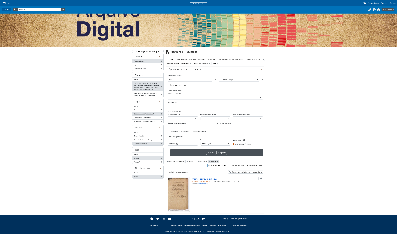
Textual (148, 158)
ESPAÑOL (234, 219)
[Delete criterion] (262, 80)
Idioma (138, 56)
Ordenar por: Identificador (217, 165)
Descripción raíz (172, 102)
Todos (136, 79)
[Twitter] (158, 219)
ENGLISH (226, 219)
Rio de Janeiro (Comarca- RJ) (148, 118)
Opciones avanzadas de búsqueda (185, 69)
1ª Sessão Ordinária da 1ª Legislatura (148, 140)
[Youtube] (168, 219)
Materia (138, 127)
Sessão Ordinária (148, 136)
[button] (365, 3)
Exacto (249, 144)
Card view (203, 162)
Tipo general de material (224, 123)
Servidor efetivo (176, 225)
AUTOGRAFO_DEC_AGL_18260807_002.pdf (204, 179)
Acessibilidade (373, 3)
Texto (148, 177)
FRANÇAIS (243, 219)
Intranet (155, 225)
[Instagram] (163, 219)
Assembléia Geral (202, 184)
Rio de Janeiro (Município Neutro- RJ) (148, 121)
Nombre (139, 75)
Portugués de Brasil (148, 69)
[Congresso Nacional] (198, 219)
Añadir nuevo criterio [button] (177, 85)
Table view (214, 162)
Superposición (239, 144)
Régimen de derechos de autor (177, 123)
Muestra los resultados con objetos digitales (246, 172)
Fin (201, 140)
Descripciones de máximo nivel (179, 131)
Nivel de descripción (174, 115)
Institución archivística (175, 94)
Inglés (148, 65)
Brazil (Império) (148, 110)
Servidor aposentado (208, 225)
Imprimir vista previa (176, 162)
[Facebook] (152, 219)
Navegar (6, 9)
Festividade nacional (148, 144)
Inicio (169, 140)
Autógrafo (148, 162)
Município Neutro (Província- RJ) (148, 114)
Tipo (137, 149)
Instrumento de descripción (241, 115)
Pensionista (222, 225)
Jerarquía (191, 162)
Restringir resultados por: (148, 51)
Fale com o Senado (388, 3)
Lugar (137, 101)
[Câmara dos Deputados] (193, 219)
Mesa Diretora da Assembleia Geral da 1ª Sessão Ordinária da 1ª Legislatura (148, 94)
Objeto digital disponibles (208, 115)
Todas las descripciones (199, 131)
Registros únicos (148, 61)
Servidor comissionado (192, 225)
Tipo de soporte (142, 168)
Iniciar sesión (387, 10)
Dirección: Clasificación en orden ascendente (246, 165)
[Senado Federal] (198, 4)
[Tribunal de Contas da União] (203, 219)
